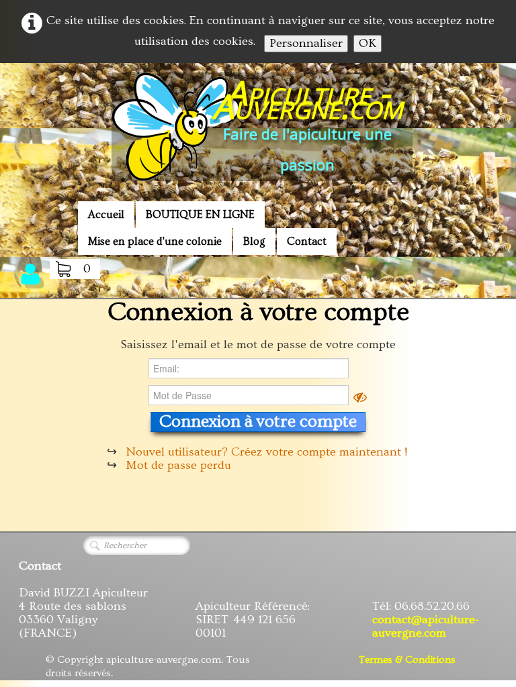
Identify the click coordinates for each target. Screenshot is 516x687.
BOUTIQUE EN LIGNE (200, 215)
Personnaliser (306, 43)
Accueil (106, 215)
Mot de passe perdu (178, 465)
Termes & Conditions (407, 660)
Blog (254, 241)
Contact (307, 241)
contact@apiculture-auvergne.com (425, 626)
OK (367, 43)
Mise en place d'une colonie (155, 241)
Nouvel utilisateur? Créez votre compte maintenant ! (266, 452)
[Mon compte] (30, 274)
